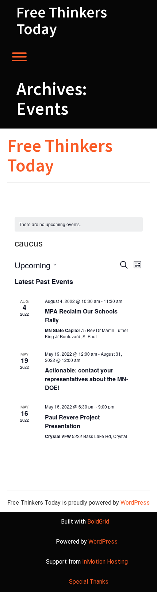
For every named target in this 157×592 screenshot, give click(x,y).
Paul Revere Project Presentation (72, 421)
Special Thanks (88, 581)
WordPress (135, 502)
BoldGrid (98, 521)
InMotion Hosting (105, 561)
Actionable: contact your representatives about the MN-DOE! (86, 379)
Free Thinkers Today (61, 20)
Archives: (51, 98)
